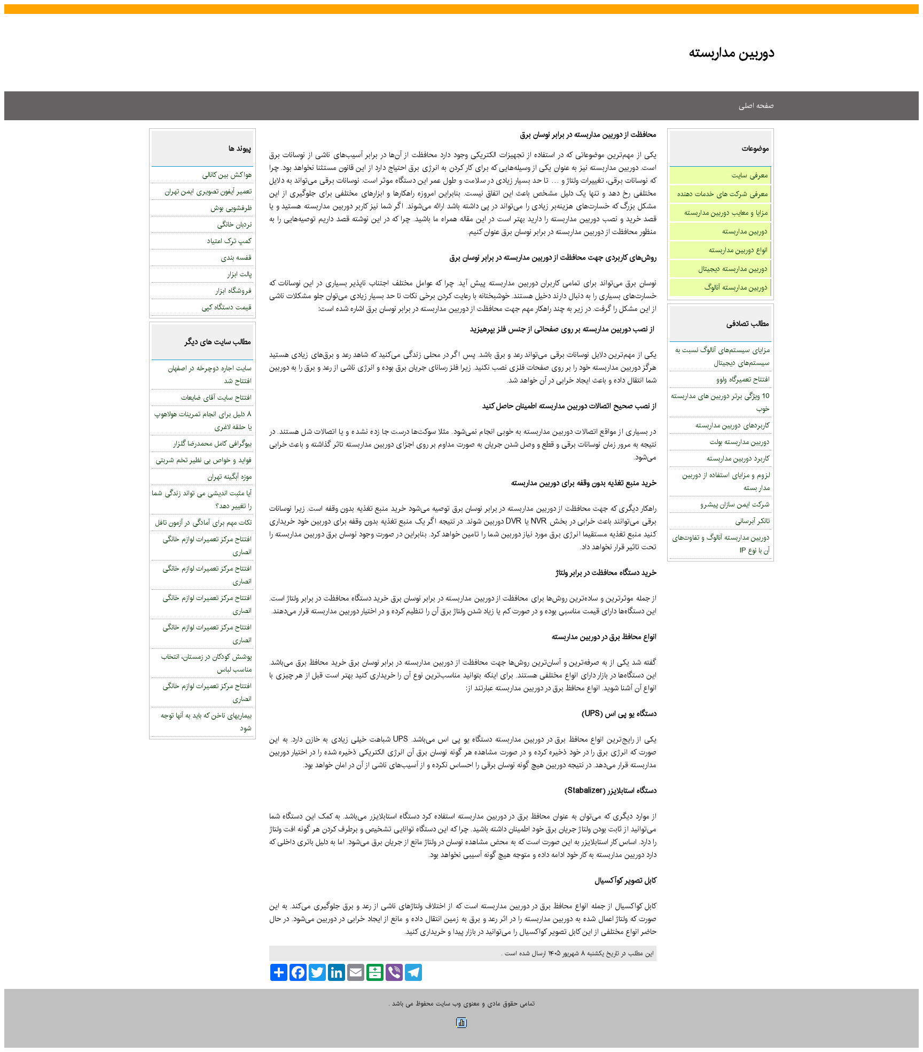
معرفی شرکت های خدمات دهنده (722, 194)
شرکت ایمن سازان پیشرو (735, 504)
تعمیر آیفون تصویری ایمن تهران (208, 191)
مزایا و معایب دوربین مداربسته (726, 213)
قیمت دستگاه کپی (226, 307)
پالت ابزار (239, 274)
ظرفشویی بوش (231, 208)
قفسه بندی (236, 257)
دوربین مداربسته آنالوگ (736, 287)
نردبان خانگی (234, 224)
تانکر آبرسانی (752, 521)
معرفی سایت (750, 175)
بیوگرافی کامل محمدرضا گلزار (212, 443)
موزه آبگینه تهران (230, 476)
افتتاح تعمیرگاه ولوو (743, 379)
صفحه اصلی (756, 105)
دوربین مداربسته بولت (740, 442)
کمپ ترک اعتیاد (229, 241)
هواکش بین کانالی (227, 175)
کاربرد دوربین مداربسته (738, 458)
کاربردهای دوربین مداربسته (732, 425)
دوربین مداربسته (745, 231)
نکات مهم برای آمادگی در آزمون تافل (203, 522)
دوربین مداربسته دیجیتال (733, 269)
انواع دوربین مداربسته (738, 250)
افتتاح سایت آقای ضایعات (216, 397)
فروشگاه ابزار (233, 291)
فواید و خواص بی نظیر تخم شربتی (203, 460)
